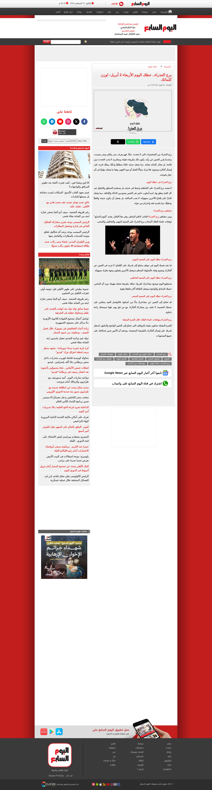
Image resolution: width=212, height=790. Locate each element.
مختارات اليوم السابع (78, 531)
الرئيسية (167, 66)
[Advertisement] (106, 695)
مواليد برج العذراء (103, 359)
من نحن (69, 775)
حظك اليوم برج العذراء (142, 354)
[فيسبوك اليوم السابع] (84, 121)
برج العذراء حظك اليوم (159, 363)
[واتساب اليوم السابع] (44, 121)
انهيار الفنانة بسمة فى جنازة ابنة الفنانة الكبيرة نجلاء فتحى (135, 42)
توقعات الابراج (107, 354)
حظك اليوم (152, 66)
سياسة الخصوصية (56, 775)
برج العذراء (153, 216)
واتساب (131, 142)
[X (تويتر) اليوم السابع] (76, 121)
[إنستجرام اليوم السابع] (68, 121)
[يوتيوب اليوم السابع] (60, 121)
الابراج (166, 359)
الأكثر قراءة (84, 254)
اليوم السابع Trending (79, 148)
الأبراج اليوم (121, 359)
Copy (44, 141)
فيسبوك (146, 142)
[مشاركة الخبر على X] (118, 141)
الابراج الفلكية (137, 359)
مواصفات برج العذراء (136, 363)
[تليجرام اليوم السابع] (52, 121)
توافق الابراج (154, 359)
